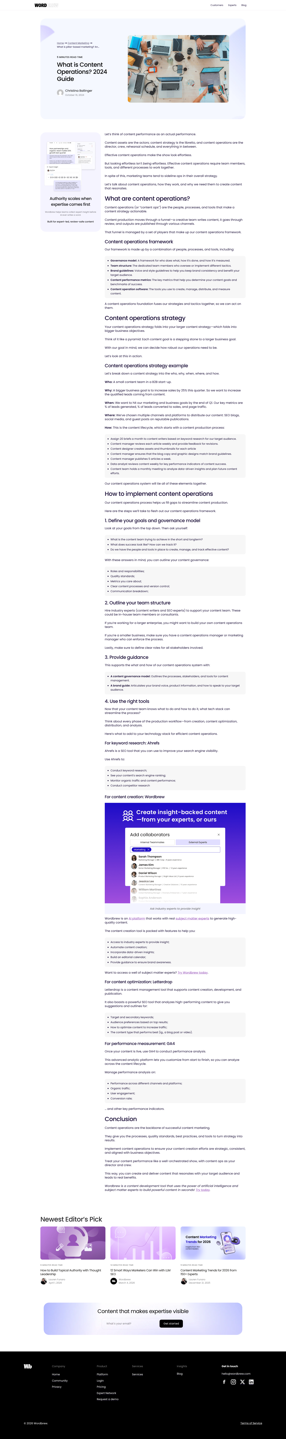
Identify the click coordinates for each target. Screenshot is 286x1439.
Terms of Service (251, 1423)
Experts (232, 5)
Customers (217, 5)
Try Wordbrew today (193, 973)
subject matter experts (192, 919)
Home (60, 43)
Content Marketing (78, 43)
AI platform (137, 919)
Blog (243, 5)
